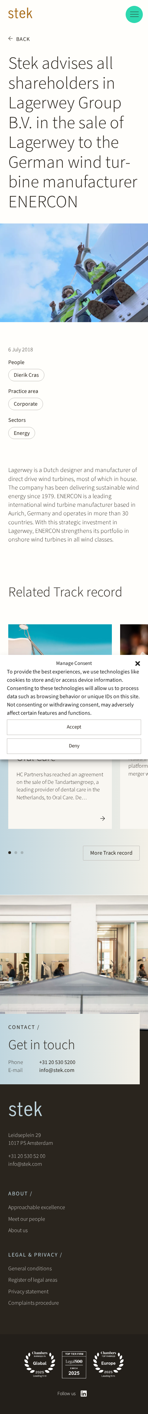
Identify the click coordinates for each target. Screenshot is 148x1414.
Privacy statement (28, 1291)
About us (19, 1230)
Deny (74, 745)
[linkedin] (84, 1393)
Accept (74, 727)
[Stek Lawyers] (20, 14)
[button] (137, 663)
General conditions (30, 1268)
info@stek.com (56, 1070)
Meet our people (26, 1219)
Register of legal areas (32, 1280)
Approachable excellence (36, 1207)
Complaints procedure (33, 1303)
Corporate (26, 404)
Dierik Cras (26, 375)
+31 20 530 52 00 (26, 1156)
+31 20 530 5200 (57, 1062)
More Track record (111, 853)
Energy (22, 433)
